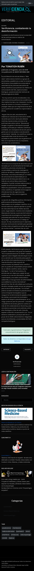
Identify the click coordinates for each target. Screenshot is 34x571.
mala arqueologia (25, 534)
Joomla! (3, 565)
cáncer (28, 531)
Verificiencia (17, 362)
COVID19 (4, 538)
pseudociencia (6, 528)
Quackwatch (8, 507)
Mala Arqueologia (9, 515)
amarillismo (5, 534)
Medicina (11, 538)
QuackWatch (6, 455)
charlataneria (17, 528)
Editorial (3, 25)
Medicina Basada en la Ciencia (11, 422)
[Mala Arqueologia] (17, 474)
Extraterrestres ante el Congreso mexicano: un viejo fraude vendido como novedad (16, 387)
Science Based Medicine (11, 511)
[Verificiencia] (16, 9)
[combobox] (17, 400)
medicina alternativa (8, 531)
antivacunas (15, 534)
